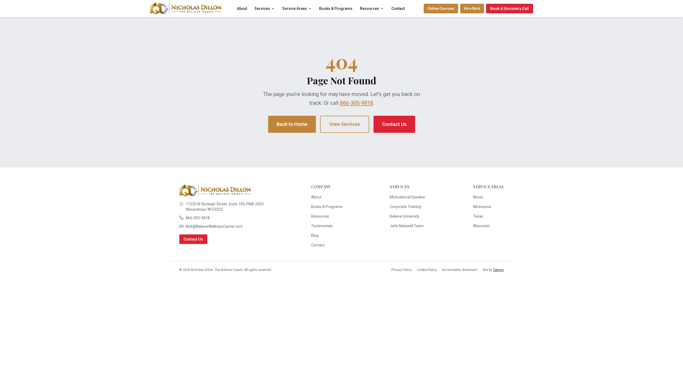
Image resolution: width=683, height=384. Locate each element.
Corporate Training (405, 207)
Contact (398, 8)
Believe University (404, 216)
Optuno (498, 270)
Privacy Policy (401, 270)
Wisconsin (481, 226)
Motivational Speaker (408, 197)
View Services (344, 124)
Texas (478, 216)
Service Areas (294, 8)
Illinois (478, 197)
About (242, 8)
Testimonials (322, 226)
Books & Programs (335, 8)
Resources (369, 8)
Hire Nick (472, 8)
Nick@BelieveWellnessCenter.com (214, 226)
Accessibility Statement (459, 270)
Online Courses (440, 8)
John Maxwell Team (407, 226)
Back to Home (292, 124)
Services (262, 8)
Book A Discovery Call (509, 8)
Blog (315, 235)
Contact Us (394, 124)
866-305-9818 (356, 103)
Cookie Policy (427, 270)
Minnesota (482, 207)
